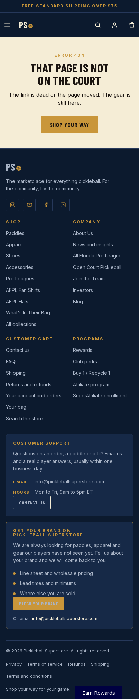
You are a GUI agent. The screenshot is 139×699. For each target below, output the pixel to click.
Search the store (24, 418)
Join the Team (89, 278)
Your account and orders (33, 395)
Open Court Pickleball (97, 267)
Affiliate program (91, 384)
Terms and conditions (29, 676)
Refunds (77, 664)
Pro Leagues (20, 278)
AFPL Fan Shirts (23, 290)
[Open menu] (7, 25)
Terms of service (45, 664)
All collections (21, 324)
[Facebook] (46, 205)
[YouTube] (29, 205)
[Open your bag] (131, 25)
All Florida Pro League (97, 256)
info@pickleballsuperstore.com (69, 481)
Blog (78, 301)
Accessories (19, 267)
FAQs (12, 361)
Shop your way (69, 124)
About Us (83, 233)
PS (26, 25)
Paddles (15, 233)
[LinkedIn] (63, 205)
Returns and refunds (28, 384)
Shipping (16, 373)
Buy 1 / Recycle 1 (91, 373)
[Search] (97, 25)
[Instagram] (12, 205)
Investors (83, 290)
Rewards (82, 350)
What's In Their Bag (28, 312)
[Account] (114, 25)
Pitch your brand (39, 603)
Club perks (85, 361)
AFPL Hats (17, 301)
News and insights (93, 244)
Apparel (15, 244)
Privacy (14, 664)
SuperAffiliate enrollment (100, 395)
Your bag (16, 407)
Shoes (13, 256)
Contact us (18, 350)
